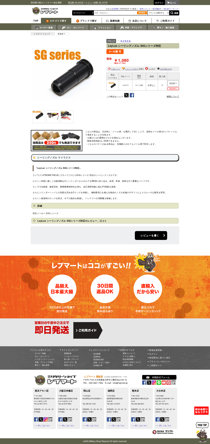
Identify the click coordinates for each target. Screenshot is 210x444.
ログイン (153, 353)
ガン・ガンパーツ (75, 27)
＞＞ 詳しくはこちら (42, 425)
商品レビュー (69, 365)
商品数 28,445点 (76, 2)
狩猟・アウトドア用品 (44, 362)
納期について (173, 96)
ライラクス (125, 40)
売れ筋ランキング (171, 8)
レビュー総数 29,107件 (97, 2)
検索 (176, 12)
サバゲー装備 (46, 27)
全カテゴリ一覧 (70, 362)
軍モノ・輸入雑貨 (165, 27)
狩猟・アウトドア (133, 27)
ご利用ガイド (155, 365)
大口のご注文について (132, 362)
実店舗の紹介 (98, 359)
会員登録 (115, 8)
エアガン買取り (129, 356)
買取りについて (129, 353)
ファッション (104, 27)
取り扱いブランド (71, 359)
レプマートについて (100, 350)
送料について (145, 8)
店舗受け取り (128, 365)
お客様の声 (98, 365)
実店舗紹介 (157, 8)
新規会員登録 (155, 350)
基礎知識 (67, 353)
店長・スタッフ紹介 (101, 362)
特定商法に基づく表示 (159, 357)
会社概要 (97, 353)
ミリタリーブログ (71, 356)
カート (173, 2)
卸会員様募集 (128, 359)
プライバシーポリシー (159, 361)
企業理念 (97, 356)
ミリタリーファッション (45, 359)
